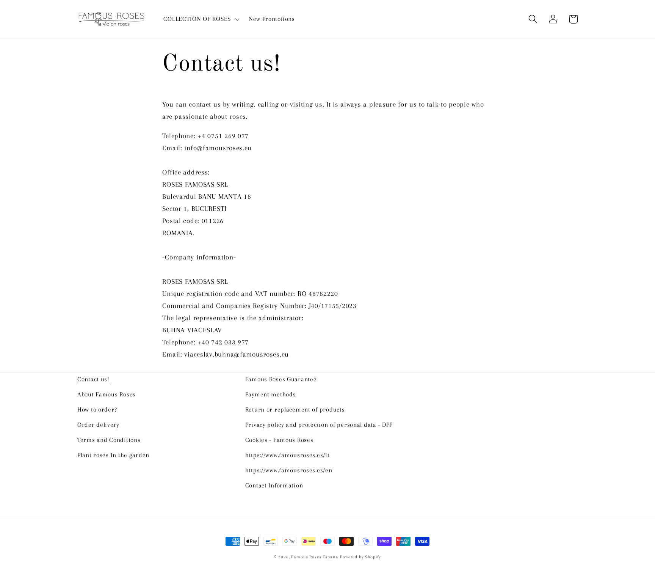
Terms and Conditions (108, 439)
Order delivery (98, 424)
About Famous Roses (106, 394)
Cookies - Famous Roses (279, 439)
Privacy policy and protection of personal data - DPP (319, 424)
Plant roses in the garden (113, 455)
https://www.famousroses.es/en (288, 470)
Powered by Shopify (360, 557)
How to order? (97, 409)
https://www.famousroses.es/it (287, 455)
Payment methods (270, 394)
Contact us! (93, 379)
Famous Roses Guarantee (281, 379)
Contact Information (274, 485)
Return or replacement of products (295, 409)
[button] (200, 18)
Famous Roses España (314, 557)
